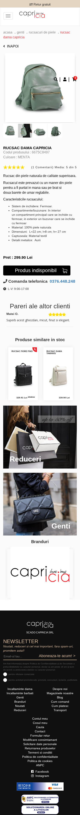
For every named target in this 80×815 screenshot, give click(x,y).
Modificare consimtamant (40, 739)
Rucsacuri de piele (42, 32)
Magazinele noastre (60, 693)
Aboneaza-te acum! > (57, 656)
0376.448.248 (62, 281)
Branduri (20, 701)
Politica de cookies (40, 761)
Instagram (42, 775)
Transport (60, 710)
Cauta (40, 727)
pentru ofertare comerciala (21, 674)
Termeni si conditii (40, 752)
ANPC (40, 765)
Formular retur (40, 735)
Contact (40, 731)
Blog (60, 697)
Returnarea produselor (40, 748)
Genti (20, 32)
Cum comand (60, 701)
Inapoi (13, 46)
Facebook (42, 771)
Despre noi (60, 689)
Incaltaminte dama (19, 689)
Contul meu (40, 718)
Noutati (20, 706)
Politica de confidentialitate (40, 756)
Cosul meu (40, 723)
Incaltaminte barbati (20, 693)
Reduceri (20, 710)
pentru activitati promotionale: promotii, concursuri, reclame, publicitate (43, 680)
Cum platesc (60, 706)
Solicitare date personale (40, 744)
